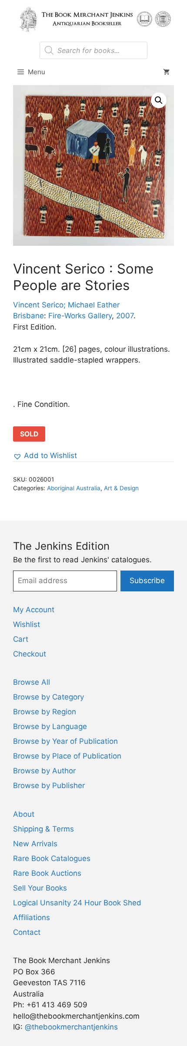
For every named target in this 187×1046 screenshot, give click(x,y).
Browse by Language (50, 726)
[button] (159, 100)
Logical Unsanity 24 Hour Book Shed (77, 902)
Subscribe (147, 580)
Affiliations (31, 917)
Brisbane (28, 315)
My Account (33, 609)
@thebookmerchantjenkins (71, 1027)
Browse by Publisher (49, 785)
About (23, 814)
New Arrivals (35, 843)
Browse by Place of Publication (67, 756)
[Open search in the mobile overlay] (93, 50)
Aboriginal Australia (73, 488)
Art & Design (121, 488)
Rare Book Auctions (47, 873)
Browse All (31, 682)
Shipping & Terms (43, 829)
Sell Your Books (40, 888)
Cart (20, 639)
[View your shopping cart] (166, 72)
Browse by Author (44, 770)
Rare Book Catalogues (51, 858)
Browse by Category (48, 697)
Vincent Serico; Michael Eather (66, 304)
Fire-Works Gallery (80, 315)
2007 (125, 315)
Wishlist (26, 624)
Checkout (29, 654)
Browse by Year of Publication (65, 741)
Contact (26, 932)
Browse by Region (44, 711)
